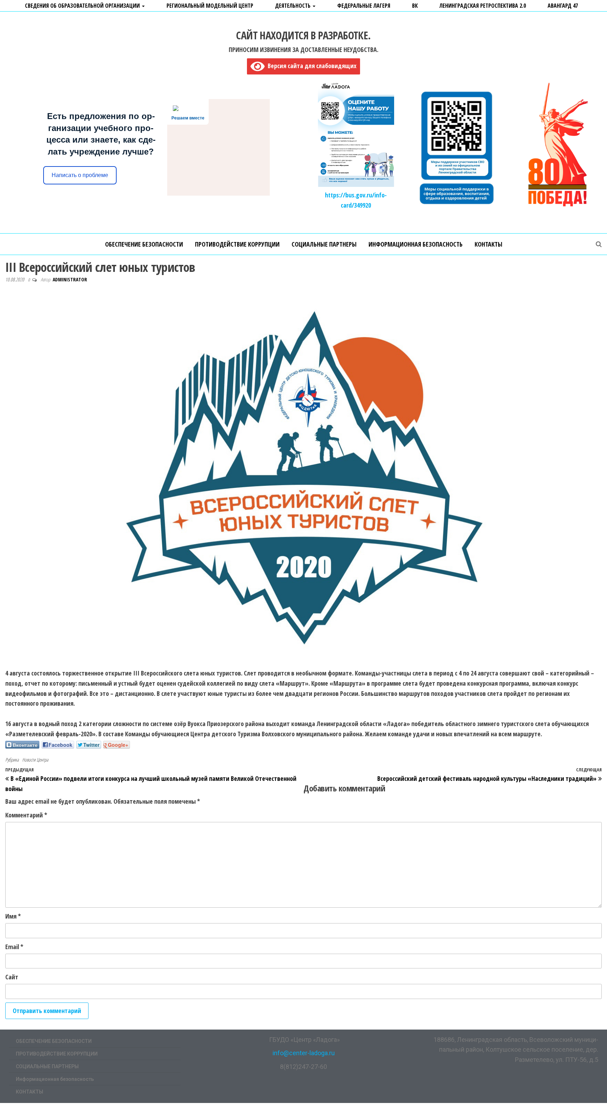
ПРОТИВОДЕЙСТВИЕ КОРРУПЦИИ (237, 244)
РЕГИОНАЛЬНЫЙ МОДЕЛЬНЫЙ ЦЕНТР (210, 5)
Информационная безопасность (415, 244)
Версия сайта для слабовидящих (311, 65)
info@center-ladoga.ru (304, 1053)
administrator (70, 279)
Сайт (11, 977)
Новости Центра (35, 759)
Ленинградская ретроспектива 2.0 (482, 5)
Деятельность (293, 5)
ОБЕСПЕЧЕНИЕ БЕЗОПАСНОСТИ (144, 244)
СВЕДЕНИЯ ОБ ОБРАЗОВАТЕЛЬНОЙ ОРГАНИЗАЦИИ (83, 5)
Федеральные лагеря (363, 5)
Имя (13, 916)
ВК (415, 5)
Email (14, 946)
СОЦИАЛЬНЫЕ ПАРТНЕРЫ (324, 244)
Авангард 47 (563, 5)
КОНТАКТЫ (488, 244)
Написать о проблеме (80, 175)
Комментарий (26, 815)
